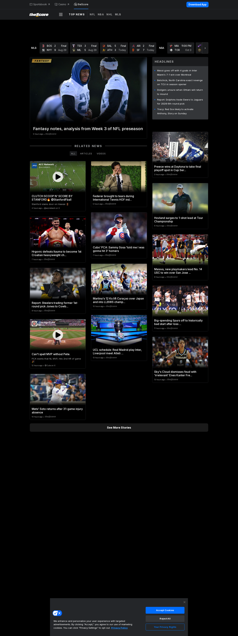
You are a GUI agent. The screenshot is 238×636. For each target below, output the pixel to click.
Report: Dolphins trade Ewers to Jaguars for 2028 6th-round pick (180, 101)
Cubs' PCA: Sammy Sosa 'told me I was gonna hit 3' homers (118, 249)
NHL (109, 14)
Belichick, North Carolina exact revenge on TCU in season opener (180, 82)
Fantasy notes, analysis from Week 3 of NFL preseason (88, 128)
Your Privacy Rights (165, 627)
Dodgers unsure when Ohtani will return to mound (180, 91)
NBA (101, 14)
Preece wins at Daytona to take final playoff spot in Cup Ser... (177, 168)
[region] (119, 617)
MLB (118, 14)
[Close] (184, 602)
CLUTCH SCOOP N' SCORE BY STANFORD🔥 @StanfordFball (52, 197)
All (73, 153)
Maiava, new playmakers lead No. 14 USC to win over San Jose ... (178, 270)
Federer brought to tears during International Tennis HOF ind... (113, 197)
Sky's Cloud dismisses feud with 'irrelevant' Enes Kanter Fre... (175, 373)
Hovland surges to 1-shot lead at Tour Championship (178, 219)
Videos (101, 153)
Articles (86, 153)
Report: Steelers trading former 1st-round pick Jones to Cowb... (55, 304)
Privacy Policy (119, 627)
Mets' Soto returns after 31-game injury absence (57, 410)
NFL (92, 14)
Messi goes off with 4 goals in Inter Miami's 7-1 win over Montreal (177, 72)
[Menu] (60, 14)
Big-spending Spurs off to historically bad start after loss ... (178, 322)
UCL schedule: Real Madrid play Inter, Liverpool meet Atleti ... (117, 351)
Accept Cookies (165, 610)
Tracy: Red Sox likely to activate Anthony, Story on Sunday (175, 111)
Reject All (165, 618)
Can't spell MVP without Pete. (51, 354)
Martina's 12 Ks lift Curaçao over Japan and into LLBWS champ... (118, 300)
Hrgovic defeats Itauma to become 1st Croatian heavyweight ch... (56, 253)
